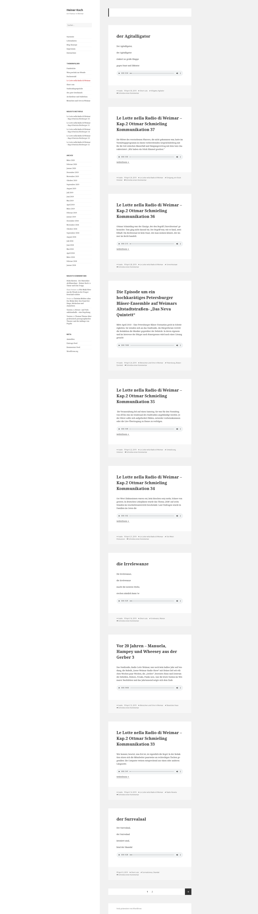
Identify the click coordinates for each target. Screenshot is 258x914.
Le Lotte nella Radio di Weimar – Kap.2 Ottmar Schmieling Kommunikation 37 (149, 123)
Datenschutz (71, 53)
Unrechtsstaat (171, 264)
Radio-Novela (171, 792)
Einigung (169, 178)
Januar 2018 (71, 265)
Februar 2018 (72, 261)
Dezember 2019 (73, 172)
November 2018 (73, 225)
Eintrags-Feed (72, 343)
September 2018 (73, 233)
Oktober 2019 (72, 180)
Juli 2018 (70, 241)
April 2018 (71, 253)
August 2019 (71, 188)
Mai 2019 (70, 201)
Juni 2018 (70, 245)
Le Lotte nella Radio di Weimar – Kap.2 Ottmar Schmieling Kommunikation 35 (149, 395)
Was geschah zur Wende (76, 72)
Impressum (71, 49)
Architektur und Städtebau (77, 97)
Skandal (156, 872)
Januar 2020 (71, 168)
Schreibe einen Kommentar (128, 93)
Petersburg (171, 363)
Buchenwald (71, 76)
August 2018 (71, 237)
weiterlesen (123, 162)
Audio (120, 91)
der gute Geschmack (74, 93)
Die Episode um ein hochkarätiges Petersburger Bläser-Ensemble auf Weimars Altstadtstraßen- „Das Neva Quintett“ (147, 303)
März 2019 (71, 209)
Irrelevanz (155, 618)
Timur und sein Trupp (75, 285)
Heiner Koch (75, 10)
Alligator (154, 91)
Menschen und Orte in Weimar (78, 101)
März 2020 (71, 160)
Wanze (162, 618)
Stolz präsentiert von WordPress (129, 908)
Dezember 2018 (73, 221)
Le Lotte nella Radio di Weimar (79, 80)
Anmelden (71, 339)
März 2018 (71, 257)
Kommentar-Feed (73, 347)
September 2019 (73, 184)
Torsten (69, 310)
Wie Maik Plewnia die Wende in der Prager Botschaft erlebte (79, 292)
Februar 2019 (72, 213)
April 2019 (71, 205)
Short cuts (70, 84)
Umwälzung (171, 450)
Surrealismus (147, 872)
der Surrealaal (131, 819)
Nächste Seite (188, 891)
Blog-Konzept (72, 45)
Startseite (70, 37)
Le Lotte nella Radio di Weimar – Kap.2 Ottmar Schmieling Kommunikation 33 (149, 738)
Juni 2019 (70, 196)
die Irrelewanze (133, 563)
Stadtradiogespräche (75, 88)
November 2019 (73, 176)
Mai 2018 (70, 249)
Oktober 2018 (72, 229)
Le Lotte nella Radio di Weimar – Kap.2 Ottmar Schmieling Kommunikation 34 (149, 482)
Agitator (161, 91)
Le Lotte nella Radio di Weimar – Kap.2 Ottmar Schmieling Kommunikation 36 (149, 210)
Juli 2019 (70, 192)
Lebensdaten (72, 41)
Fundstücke (71, 68)
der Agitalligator (133, 36)
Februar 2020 (72, 164)
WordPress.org (72, 351)
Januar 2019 (71, 217)
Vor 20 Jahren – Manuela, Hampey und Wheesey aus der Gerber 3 (147, 651)
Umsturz (120, 452)
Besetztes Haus (172, 705)
